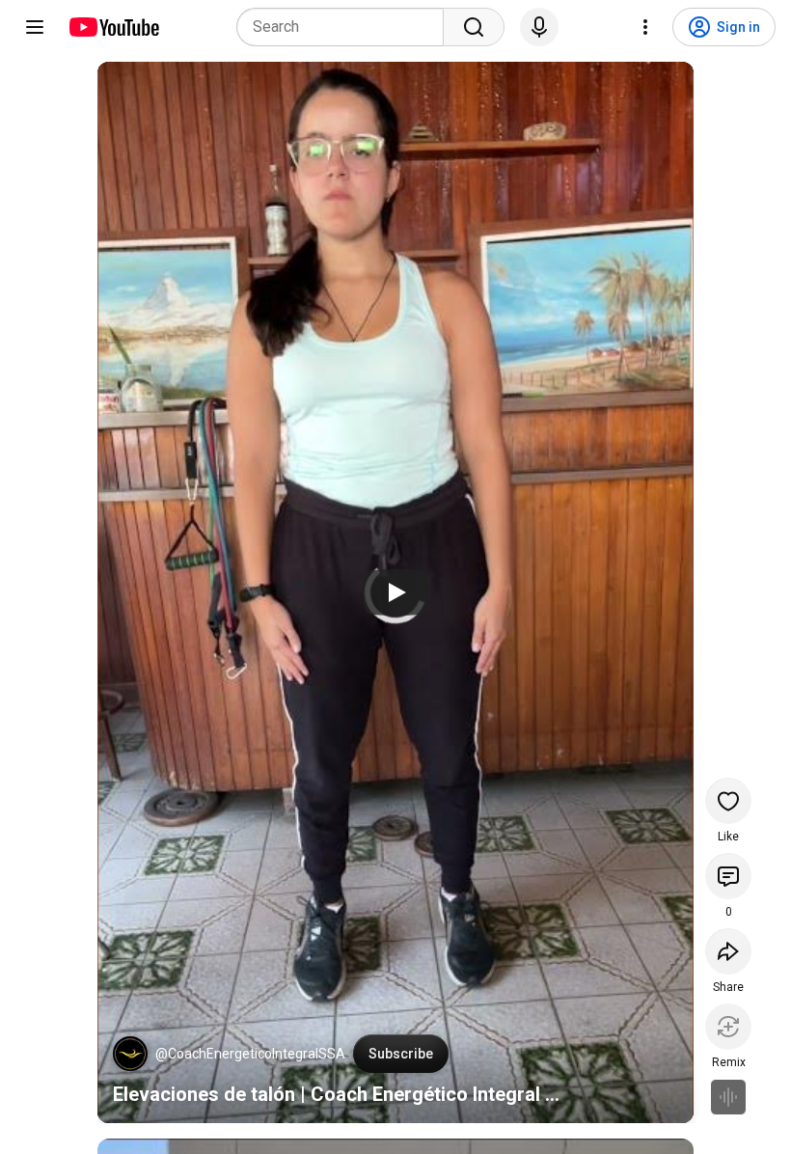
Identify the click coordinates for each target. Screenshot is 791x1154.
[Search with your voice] (539, 27)
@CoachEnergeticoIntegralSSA (250, 1053)
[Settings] (645, 27)
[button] (130, 1053)
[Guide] (34, 27)
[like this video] (728, 801)
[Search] (474, 27)
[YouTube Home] (113, 27)
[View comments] (728, 876)
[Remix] (728, 1026)
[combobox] (346, 27)
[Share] (728, 951)
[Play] (395, 592)
